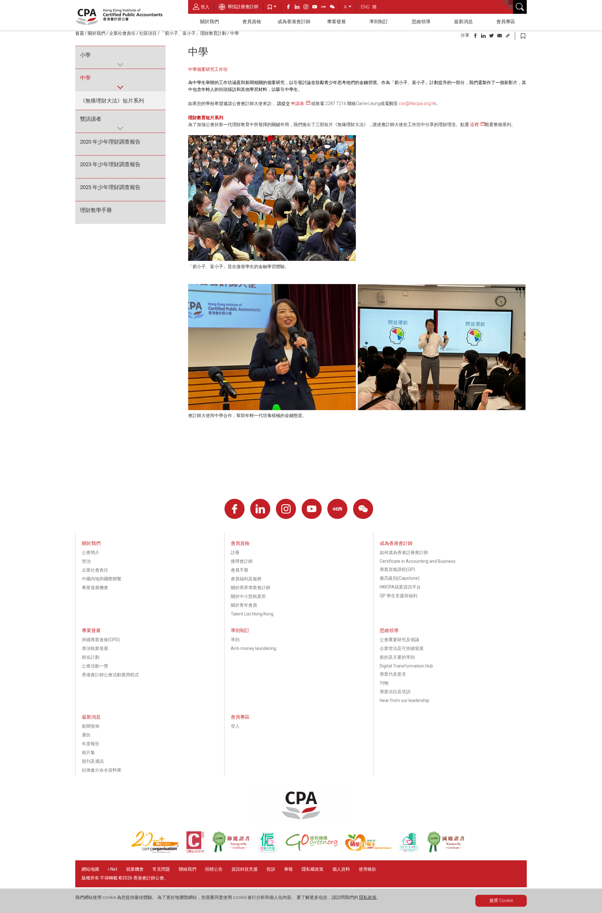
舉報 (288, 869)
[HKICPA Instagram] (308, 7)
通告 (86, 734)
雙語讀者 (90, 119)
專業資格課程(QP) (397, 569)
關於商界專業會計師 (250, 587)
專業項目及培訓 (395, 691)
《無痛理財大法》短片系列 (112, 101)
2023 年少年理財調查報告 (110, 164)
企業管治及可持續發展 (402, 648)
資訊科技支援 (244, 869)
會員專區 (505, 21)
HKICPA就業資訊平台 (400, 586)
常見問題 (161, 869)
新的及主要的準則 (397, 657)
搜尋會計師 (242, 561)
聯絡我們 (187, 869)
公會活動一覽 (95, 665)
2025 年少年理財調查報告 (110, 187)
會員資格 (251, 21)
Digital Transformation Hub (406, 665)
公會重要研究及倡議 (399, 639)
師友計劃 (90, 657)
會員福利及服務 (246, 578)
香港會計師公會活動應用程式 (110, 674)
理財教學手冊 (96, 210)
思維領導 (421, 21)
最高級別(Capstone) (400, 578)
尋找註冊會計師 (242, 6)
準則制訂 (378, 21)
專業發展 (336, 21)
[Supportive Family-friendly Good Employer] (413, 851)
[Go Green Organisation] (315, 851)
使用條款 (367, 869)
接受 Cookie (501, 900)
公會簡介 (90, 552)
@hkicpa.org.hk (420, 103)
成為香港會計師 (293, 21)
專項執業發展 (95, 648)
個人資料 (341, 869)
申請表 (297, 103)
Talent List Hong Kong (252, 613)
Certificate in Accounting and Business (418, 561)
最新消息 (463, 21)
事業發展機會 (95, 587)
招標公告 (214, 869)
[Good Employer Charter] (271, 851)
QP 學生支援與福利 (398, 595)
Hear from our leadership (404, 700)
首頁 (79, 33)
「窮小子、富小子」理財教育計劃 (193, 33)
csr (402, 103)
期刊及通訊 (93, 761)
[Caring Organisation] (158, 851)
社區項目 (148, 33)
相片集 (88, 752)
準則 (235, 639)
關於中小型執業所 (248, 596)
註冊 (235, 552)
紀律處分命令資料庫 (101, 770)
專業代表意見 (393, 674)
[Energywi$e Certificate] (234, 851)
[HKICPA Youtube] (316, 7)
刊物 (384, 682)
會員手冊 (239, 570)
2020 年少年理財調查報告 (110, 142)
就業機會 (135, 869)
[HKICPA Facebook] (290, 7)
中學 (85, 78)
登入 (205, 6)
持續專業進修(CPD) (101, 639)
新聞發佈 (90, 726)
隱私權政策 (313, 869)
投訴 (271, 869)
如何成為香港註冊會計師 (404, 552)
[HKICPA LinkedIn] (299, 7)
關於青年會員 (244, 605)
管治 (86, 561)
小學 (85, 55)
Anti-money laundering (253, 648)
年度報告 (90, 743)
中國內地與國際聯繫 (101, 578)
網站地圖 (90, 869)
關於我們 (209, 21)
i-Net (112, 869)
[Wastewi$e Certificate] (449, 851)
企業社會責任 (122, 33)
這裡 (474, 124)
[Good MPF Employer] (372, 851)
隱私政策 (368, 897)
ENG (365, 6)
